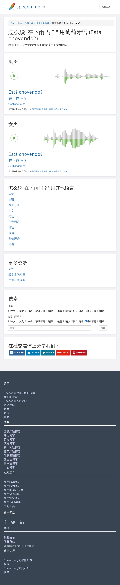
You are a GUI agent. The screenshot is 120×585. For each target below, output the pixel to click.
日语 (11, 227)
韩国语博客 (11, 459)
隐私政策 (9, 537)
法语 (11, 199)
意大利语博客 (12, 447)
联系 (6, 572)
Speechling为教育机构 (18, 560)
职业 (6, 564)
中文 (11, 210)
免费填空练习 (12, 498)
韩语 (11, 244)
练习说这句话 (16, 104)
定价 (6, 413)
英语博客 (9, 439)
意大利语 (14, 221)
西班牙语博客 (12, 431)
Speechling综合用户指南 (19, 393)
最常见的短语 (16, 274)
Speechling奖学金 (15, 400)
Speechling (16, 23)
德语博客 (9, 443)
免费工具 (106, 6)
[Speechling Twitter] (15, 523)
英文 (11, 194)
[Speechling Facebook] (7, 523)
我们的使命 (11, 397)
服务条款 (9, 541)
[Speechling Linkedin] (24, 523)
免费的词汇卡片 (13, 490)
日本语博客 (11, 463)
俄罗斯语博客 (12, 455)
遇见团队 (9, 405)
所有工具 (9, 506)
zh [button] (43, 7)
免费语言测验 (12, 494)
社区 (6, 417)
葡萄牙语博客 (12, 451)
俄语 (11, 233)
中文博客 (9, 467)
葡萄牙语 (14, 238)
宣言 (6, 409)
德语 (11, 216)
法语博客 (9, 435)
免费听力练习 (12, 486)
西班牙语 (14, 205)
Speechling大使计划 (17, 568)
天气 (11, 269)
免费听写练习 (12, 482)
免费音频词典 (42, 23)
